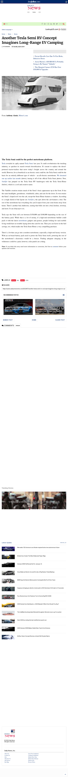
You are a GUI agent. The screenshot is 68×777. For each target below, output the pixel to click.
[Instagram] (48, 23)
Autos (15, 34)
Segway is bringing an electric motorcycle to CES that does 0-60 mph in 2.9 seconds (40, 588)
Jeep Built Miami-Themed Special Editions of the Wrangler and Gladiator (49, 310)
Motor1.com (23, 115)
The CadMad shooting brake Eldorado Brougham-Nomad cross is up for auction (39, 612)
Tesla (3, 163)
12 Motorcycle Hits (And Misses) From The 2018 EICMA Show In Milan (34, 503)
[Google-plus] (45, 23)
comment (55, 246)
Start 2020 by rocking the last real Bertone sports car (32, 620)
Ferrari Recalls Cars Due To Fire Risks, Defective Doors (48, 57)
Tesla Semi (29, 163)
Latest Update (7, 543)
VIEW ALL (62, 542)
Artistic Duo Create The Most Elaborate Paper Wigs (31, 556)
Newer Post (8, 320)
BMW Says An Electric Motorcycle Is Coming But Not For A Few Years (36, 580)
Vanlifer (5, 181)
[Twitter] (57, 23)
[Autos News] (34, 12)
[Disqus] (34, 350)
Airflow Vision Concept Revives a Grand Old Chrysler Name (33, 636)
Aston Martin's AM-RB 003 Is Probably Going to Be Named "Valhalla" (48, 62)
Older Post (60, 320)
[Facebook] (42, 23)
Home (3, 34)
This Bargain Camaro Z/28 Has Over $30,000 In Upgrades (47, 68)
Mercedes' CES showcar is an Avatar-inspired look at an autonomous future (38, 547)
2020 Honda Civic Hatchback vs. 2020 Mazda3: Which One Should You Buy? (38, 604)
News (9, 34)
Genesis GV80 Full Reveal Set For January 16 (29, 564)
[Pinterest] (54, 23)
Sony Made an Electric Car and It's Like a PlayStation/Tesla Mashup (35, 572)
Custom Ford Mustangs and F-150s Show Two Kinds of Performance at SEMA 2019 (17, 309)
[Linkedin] (51, 23)
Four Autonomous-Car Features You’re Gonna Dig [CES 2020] (34, 596)
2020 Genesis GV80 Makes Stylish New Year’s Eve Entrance (33, 628)
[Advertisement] (34, 17)
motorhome (23, 220)
